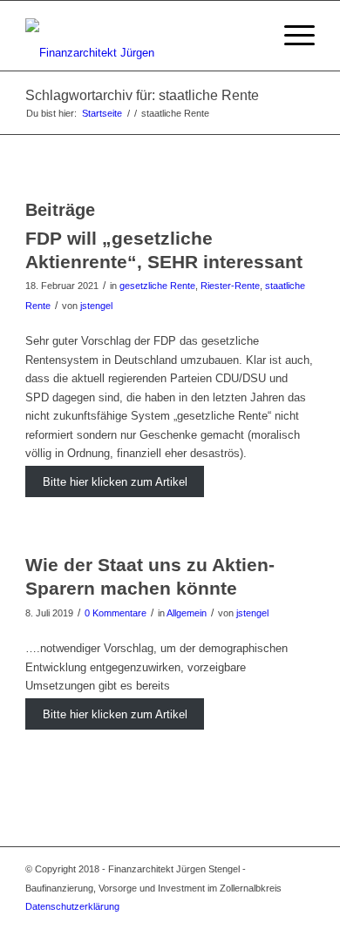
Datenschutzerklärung (72, 906)
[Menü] (291, 36)
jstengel (96, 305)
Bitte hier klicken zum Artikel (115, 481)
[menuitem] (250, 36)
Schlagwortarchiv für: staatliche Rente (142, 95)
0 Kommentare (115, 613)
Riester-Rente (230, 285)
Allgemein (187, 613)
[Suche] (250, 36)
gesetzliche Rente (157, 285)
